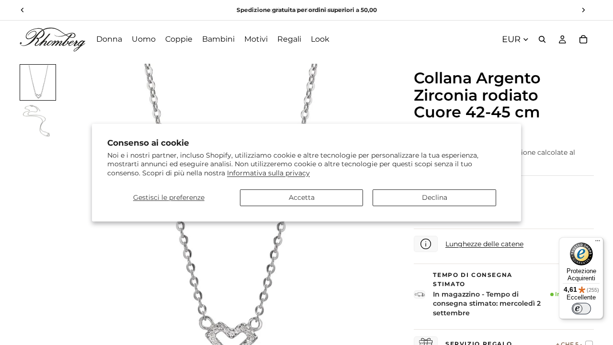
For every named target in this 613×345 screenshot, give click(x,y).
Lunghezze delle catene (484, 244)
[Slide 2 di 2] (38, 121)
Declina (434, 197)
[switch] (581, 308)
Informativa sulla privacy (268, 173)
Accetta (302, 197)
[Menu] (597, 243)
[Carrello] (583, 39)
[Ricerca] (542, 39)
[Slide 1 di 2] (38, 82)
